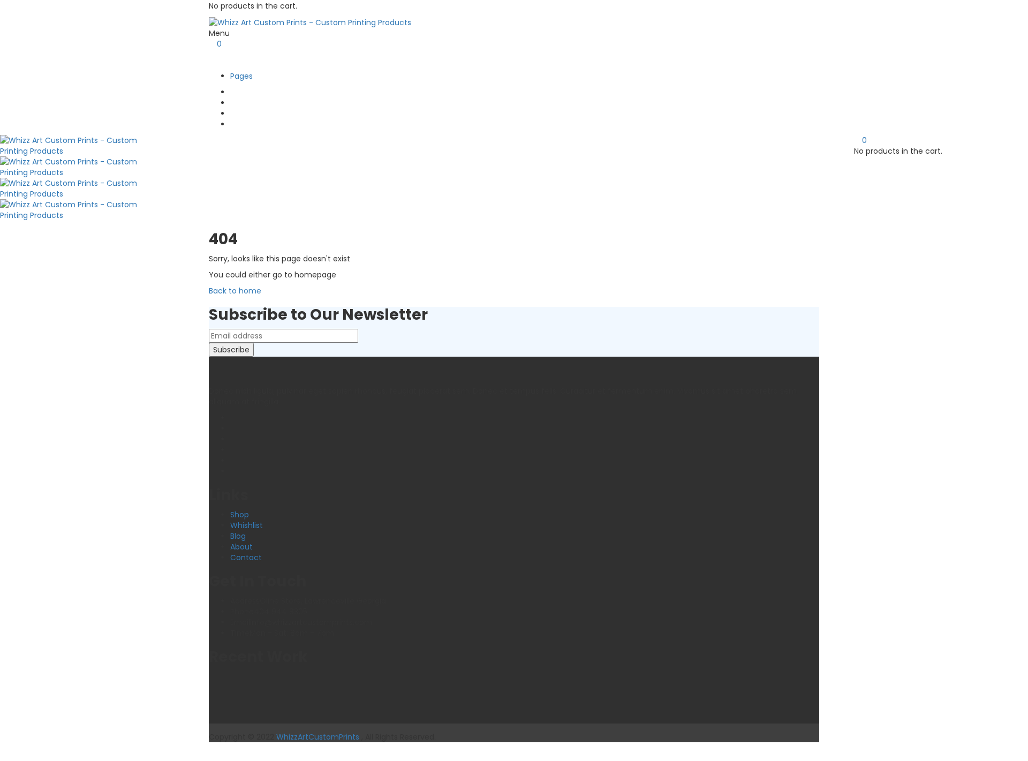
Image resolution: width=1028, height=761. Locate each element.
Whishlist (246, 525)
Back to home (235, 290)
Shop (239, 514)
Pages (241, 76)
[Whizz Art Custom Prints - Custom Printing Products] (310, 22)
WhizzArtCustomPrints (317, 737)
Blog (238, 536)
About (241, 546)
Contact (246, 557)
